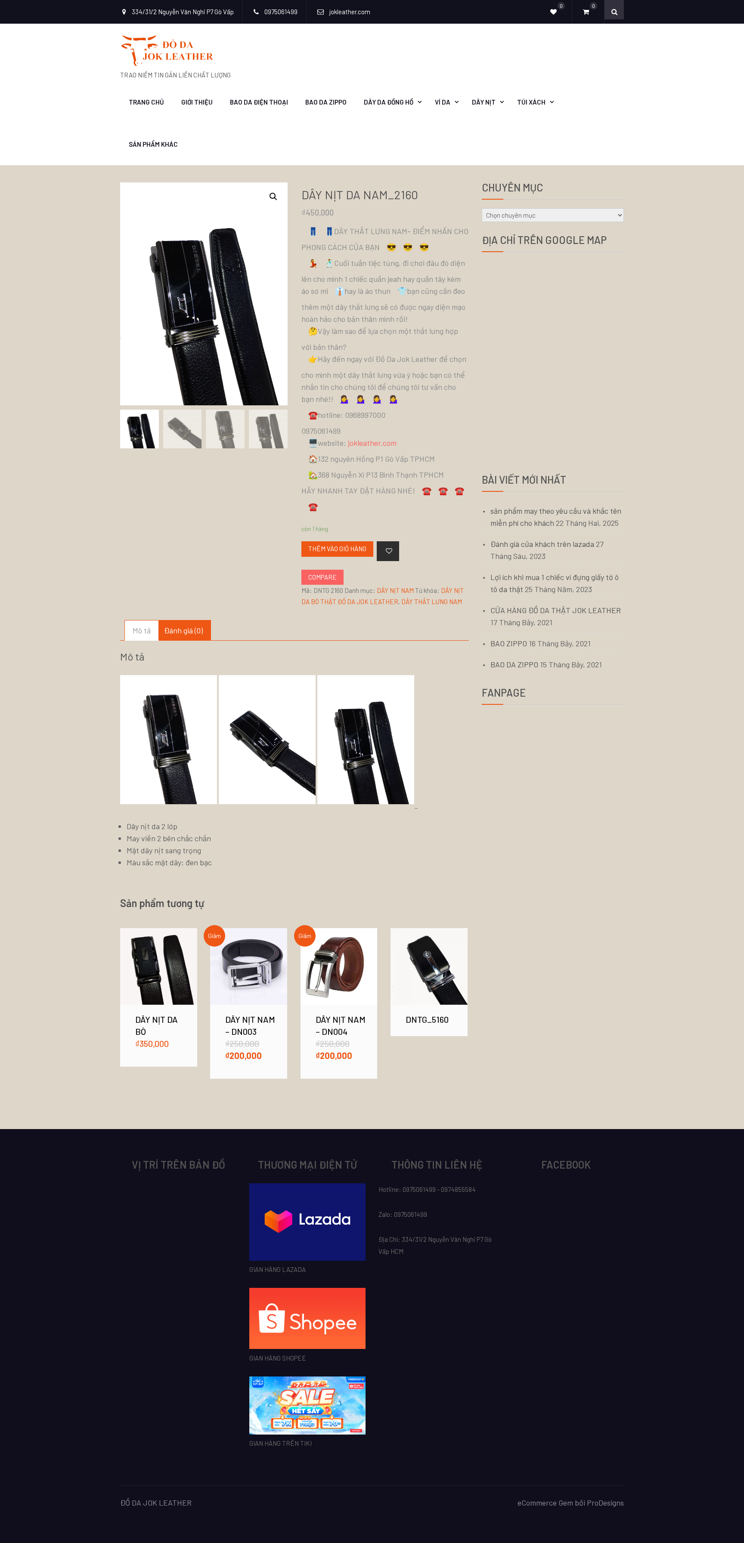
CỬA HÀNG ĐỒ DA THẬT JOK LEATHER (555, 610)
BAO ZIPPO (508, 643)
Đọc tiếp (429, 966)
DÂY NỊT (484, 102)
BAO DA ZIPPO (326, 102)
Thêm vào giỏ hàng (337, 548)
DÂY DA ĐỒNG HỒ (388, 102)
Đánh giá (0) (183, 630)
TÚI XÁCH (531, 102)
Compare (322, 577)
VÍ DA (442, 102)
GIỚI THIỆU (197, 102)
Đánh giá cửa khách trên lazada (542, 544)
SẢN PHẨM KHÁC (153, 144)
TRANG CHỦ (146, 102)
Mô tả (142, 630)
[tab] (141, 630)
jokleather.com (372, 442)
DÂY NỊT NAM (395, 590)
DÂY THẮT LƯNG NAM (431, 601)
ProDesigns (605, 1502)
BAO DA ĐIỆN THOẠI (259, 102)
